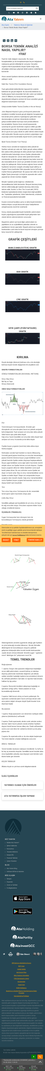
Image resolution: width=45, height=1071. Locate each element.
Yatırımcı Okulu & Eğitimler (23, 25)
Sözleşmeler (21, 981)
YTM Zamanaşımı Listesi (21, 978)
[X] (9, 12)
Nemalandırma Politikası (21, 996)
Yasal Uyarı (21, 985)
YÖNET (16, 540)
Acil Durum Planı (21, 972)
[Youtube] (14, 12)
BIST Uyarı (21, 966)
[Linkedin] (27, 12)
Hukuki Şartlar (21, 969)
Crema (39, 1052)
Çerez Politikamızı (18, 535)
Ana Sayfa (5, 25)
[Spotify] (31, 12)
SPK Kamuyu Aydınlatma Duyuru (21, 963)
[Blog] (35, 12)
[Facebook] (18, 12)
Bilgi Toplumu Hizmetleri (21, 975)
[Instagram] (22, 12)
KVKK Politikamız (21, 988)
